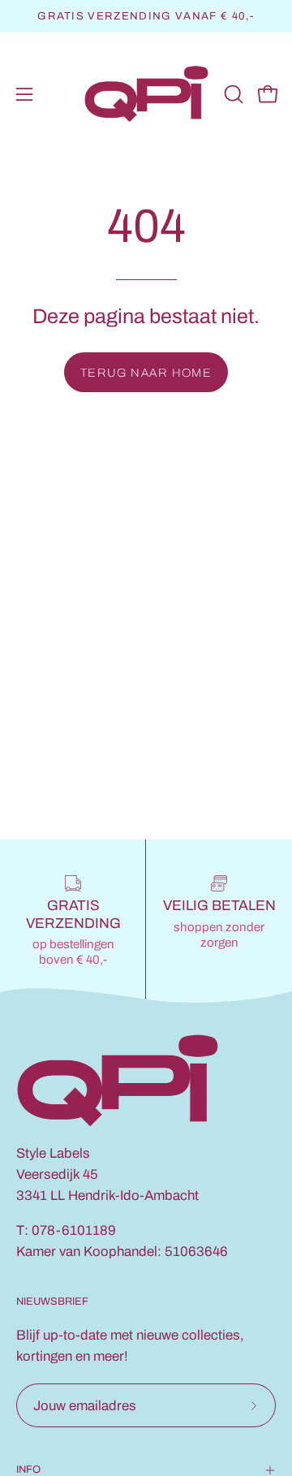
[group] (146, 16)
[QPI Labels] (146, 95)
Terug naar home (146, 372)
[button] (232, 94)
